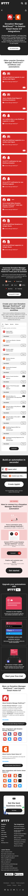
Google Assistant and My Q (20, 833)
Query (9, 378)
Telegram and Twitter (18, 843)
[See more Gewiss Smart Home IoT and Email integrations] (7, 785)
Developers (6, 882)
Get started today (14, 48)
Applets (3, 830)
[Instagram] (11, 890)
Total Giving (10, 712)
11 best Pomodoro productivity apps (9, 863)
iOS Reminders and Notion (20, 839)
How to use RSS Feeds (6, 859)
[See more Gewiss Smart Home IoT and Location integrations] (7, 780)
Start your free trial (14, 676)
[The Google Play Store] (19, 874)
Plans (2, 840)
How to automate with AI (6, 851)
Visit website (5, 719)
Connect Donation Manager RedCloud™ (14, 723)
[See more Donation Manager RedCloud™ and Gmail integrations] (18, 734)
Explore (3, 824)
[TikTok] (20, 890)
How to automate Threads (7, 865)
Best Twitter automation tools (7, 853)
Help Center (4, 834)
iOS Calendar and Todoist (19, 841)
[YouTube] (14, 890)
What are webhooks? (6, 861)
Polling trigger (10, 332)
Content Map (4, 836)
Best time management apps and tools (9, 855)
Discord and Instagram (19, 826)
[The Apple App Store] (9, 874)
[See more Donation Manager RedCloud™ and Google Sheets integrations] (7, 734)
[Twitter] (17, 890)
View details (6, 336)
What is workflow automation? (8, 857)
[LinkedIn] (8, 890)
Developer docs (4, 842)
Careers (13, 882)
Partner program (20, 882)
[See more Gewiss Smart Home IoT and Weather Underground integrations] (18, 775)
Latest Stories (5, 849)
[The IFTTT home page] (5, 3)
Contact (9, 885)
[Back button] (2, 10)
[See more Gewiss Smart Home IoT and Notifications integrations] (18, 785)
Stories (2, 828)
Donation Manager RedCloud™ (10, 705)
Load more (14, 448)
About (19, 885)
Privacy (14, 885)
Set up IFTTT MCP (14, 294)
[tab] (2, 324)
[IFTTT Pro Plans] (23, 376)
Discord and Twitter (18, 845)
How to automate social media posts (9, 867)
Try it (23, 336)
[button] (26, 3)
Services (3, 826)
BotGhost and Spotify (19, 835)
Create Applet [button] (14, 484)
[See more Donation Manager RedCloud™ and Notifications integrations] (7, 739)
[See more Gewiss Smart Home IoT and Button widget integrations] (7, 775)
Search (2, 838)
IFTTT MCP (3, 832)
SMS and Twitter (17, 837)
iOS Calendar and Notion (19, 828)
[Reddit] (23, 890)
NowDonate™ (10, 713)
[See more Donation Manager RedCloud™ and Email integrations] (18, 739)
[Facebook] (5, 890)
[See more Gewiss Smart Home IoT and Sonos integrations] (18, 780)
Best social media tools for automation (10, 870)
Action (9, 341)
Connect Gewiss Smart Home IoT (12, 765)
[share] (26, 10)
